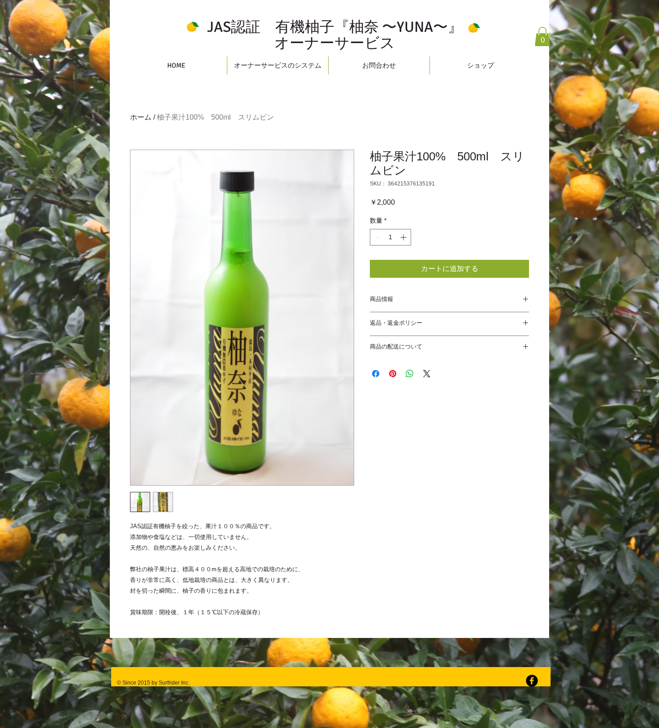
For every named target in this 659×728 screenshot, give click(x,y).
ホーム (141, 117)
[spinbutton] (390, 237)
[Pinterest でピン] (392, 373)
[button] (542, 36)
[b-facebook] (532, 681)
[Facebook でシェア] (375, 373)
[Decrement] (376, 237)
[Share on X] (426, 373)
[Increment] (404, 237)
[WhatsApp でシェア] (409, 373)
